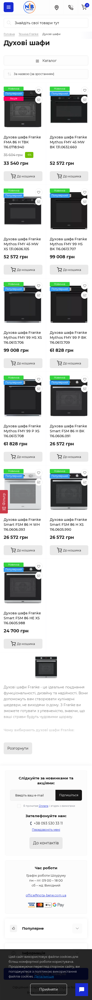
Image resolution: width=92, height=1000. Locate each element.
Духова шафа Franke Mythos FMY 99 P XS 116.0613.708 (22, 431)
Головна (9, 34)
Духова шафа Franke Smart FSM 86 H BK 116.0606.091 (68, 431)
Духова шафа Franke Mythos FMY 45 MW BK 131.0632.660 (68, 142)
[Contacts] (71, 7)
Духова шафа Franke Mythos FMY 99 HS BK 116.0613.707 (68, 244)
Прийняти (48, 989)
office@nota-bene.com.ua (46, 895)
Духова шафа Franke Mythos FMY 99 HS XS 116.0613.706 (23, 337)
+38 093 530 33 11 (48, 823)
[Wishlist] (38, 90)
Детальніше (44, 976)
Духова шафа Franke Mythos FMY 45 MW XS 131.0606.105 (22, 244)
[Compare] (38, 99)
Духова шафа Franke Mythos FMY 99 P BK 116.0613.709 (68, 337)
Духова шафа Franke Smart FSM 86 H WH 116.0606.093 (22, 524)
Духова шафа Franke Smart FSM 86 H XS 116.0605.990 (68, 524)
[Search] (9, 23)
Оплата (43, 806)
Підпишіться (68, 795)
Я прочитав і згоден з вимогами (49, 806)
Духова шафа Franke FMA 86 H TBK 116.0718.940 (22, 142)
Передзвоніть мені (46, 829)
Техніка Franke (29, 34)
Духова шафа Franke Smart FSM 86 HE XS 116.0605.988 (22, 618)
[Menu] (8, 7)
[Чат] (81, 989)
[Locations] (56, 7)
